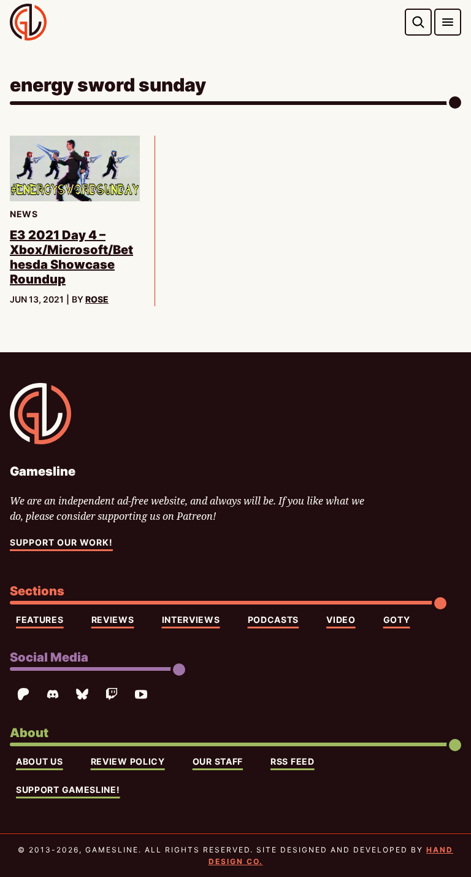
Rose (97, 299)
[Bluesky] (82, 694)
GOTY (396, 619)
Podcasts (273, 619)
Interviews (191, 619)
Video (341, 619)
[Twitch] (111, 694)
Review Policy (128, 761)
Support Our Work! (61, 542)
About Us (39, 761)
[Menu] (447, 22)
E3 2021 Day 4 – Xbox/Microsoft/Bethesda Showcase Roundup (71, 257)
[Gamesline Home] (28, 22)
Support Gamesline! (68, 789)
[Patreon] (23, 694)
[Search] (418, 22)
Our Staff (218, 761)
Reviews (112, 619)
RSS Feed (292, 761)
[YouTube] (141, 694)
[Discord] (52, 694)
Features (40, 619)
